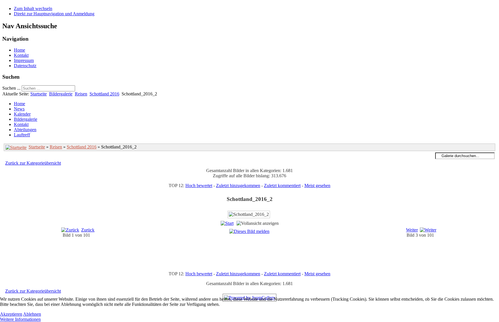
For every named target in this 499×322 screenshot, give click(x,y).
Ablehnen (32, 314)
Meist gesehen (317, 185)
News (19, 108)
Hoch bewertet (198, 185)
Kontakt (21, 55)
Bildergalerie (60, 93)
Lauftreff (22, 134)
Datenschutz (25, 65)
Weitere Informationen (20, 319)
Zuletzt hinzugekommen (238, 185)
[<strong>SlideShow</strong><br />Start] (227, 223)
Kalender (22, 114)
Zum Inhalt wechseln (33, 8)
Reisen (81, 93)
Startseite (38, 93)
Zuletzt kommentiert (282, 185)
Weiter (412, 229)
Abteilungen (25, 129)
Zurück (87, 229)
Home (19, 50)
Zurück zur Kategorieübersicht (33, 163)
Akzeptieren (11, 314)
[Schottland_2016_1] (255, 251)
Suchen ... (11, 88)
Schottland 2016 (104, 93)
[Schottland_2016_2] (255, 258)
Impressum (24, 60)
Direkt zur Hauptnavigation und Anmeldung (54, 13)
